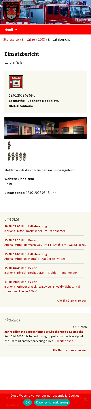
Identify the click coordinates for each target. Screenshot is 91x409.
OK (27, 402)
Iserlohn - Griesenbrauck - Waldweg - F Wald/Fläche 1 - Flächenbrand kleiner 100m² (42, 286)
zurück (13, 62)
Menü (8, 29)
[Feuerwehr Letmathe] (45, 11)
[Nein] (85, 399)
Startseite (11, 39)
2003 (41, 39)
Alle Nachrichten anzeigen (70, 350)
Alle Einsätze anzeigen (72, 300)
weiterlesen (65, 341)
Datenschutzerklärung (52, 402)
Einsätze (28, 39)
